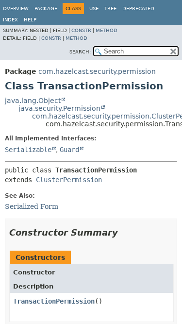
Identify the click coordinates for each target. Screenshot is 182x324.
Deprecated (138, 8)
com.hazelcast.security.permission (97, 71)
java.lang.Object (33, 100)
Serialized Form (31, 206)
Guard (69, 149)
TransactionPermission (54, 301)
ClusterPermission (69, 180)
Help (30, 19)
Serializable (28, 149)
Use (94, 8)
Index (10, 19)
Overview (16, 8)
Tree (110, 8)
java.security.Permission (59, 108)
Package (45, 8)
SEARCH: (80, 51)
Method (106, 30)
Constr (81, 30)
